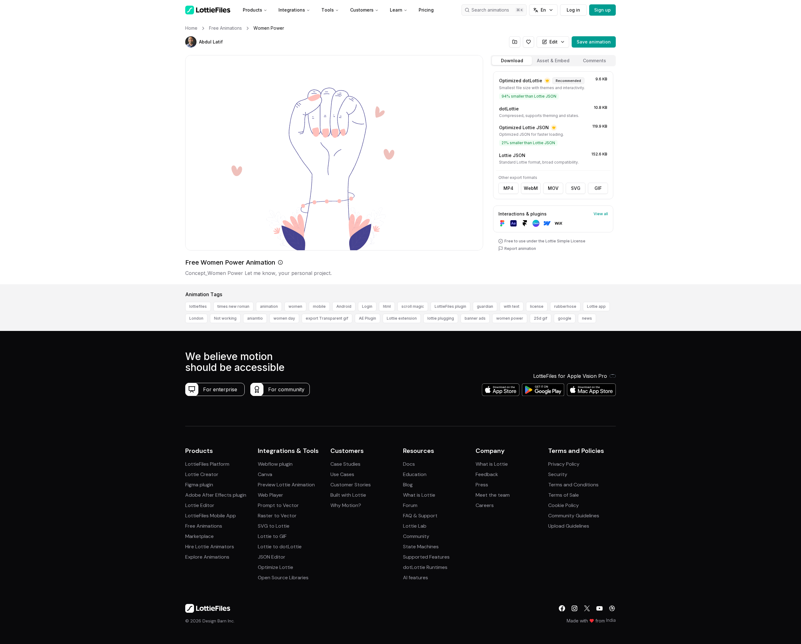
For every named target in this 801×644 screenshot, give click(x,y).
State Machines (421, 546)
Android (343, 306)
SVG (575, 188)
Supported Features (426, 557)
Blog (408, 484)
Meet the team (493, 495)
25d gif (540, 318)
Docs (409, 464)
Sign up (602, 10)
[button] (190, 42)
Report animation (520, 248)
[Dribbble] (612, 608)
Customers (362, 10)
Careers (485, 505)
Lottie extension (402, 318)
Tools (327, 10)
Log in (573, 10)
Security (557, 474)
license (536, 306)
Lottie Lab (414, 526)
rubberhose (565, 306)
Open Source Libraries (283, 577)
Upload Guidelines (568, 526)
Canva (265, 474)
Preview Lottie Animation (286, 484)
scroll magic (412, 306)
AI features (415, 577)
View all (601, 213)
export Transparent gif (327, 318)
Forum (410, 505)
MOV (553, 188)
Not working (225, 318)
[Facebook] (562, 608)
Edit (553, 41)
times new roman (233, 306)
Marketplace (199, 536)
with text (511, 306)
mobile (319, 306)
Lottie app (596, 306)
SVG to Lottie (273, 526)
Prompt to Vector (278, 505)
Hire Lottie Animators (209, 546)
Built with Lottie (348, 495)
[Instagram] (574, 608)
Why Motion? (345, 505)
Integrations (291, 10)
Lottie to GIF (272, 536)
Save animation (594, 41)
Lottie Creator (201, 474)
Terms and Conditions (573, 484)
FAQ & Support (420, 515)
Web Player (270, 495)
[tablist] (553, 60)
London (196, 318)
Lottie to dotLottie (280, 546)
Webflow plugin (275, 464)
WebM (531, 188)
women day (284, 318)
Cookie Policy (563, 505)
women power (509, 318)
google (564, 318)
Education (414, 474)
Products (252, 10)
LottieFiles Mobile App (210, 515)
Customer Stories (350, 484)
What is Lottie (419, 495)
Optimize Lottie (275, 567)
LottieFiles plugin (450, 306)
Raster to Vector (277, 515)
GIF (598, 188)
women (295, 306)
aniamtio (255, 318)
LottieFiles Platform (207, 464)
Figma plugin (199, 484)
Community (416, 536)
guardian (485, 306)
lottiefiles (198, 306)
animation (269, 306)
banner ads (475, 318)
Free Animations (203, 526)
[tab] (512, 60)
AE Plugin (367, 318)
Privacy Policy (563, 464)
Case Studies (345, 464)
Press (482, 484)
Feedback (487, 474)
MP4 (508, 188)
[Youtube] (599, 608)
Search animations (490, 10)
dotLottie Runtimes (425, 567)
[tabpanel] (553, 176)
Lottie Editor (199, 505)
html (387, 306)
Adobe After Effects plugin (215, 495)
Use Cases (342, 474)
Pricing (426, 10)
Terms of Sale (563, 495)
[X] (587, 608)
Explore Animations (207, 557)
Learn (396, 10)
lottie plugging (440, 318)
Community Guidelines (573, 515)
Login (367, 306)
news (587, 318)
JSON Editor (271, 557)
